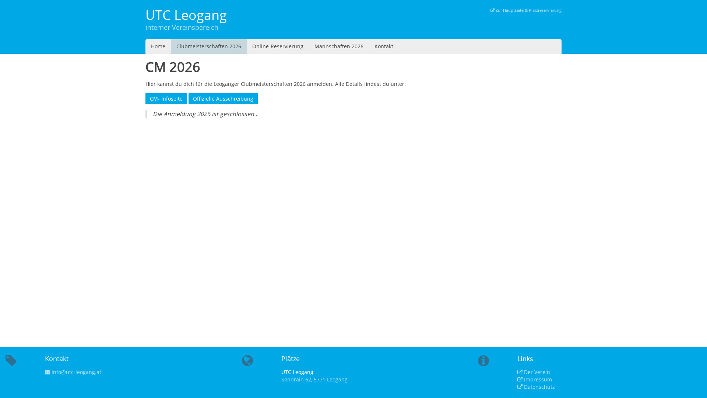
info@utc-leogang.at (75, 372)
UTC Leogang (186, 15)
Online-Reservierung (277, 46)
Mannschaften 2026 (338, 46)
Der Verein (536, 372)
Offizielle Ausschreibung (223, 98)
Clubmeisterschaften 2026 (208, 46)
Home (158, 46)
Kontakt (383, 46)
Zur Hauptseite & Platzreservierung (528, 10)
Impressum (537, 379)
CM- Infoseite (166, 98)
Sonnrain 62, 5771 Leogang (314, 379)
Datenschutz (539, 386)
